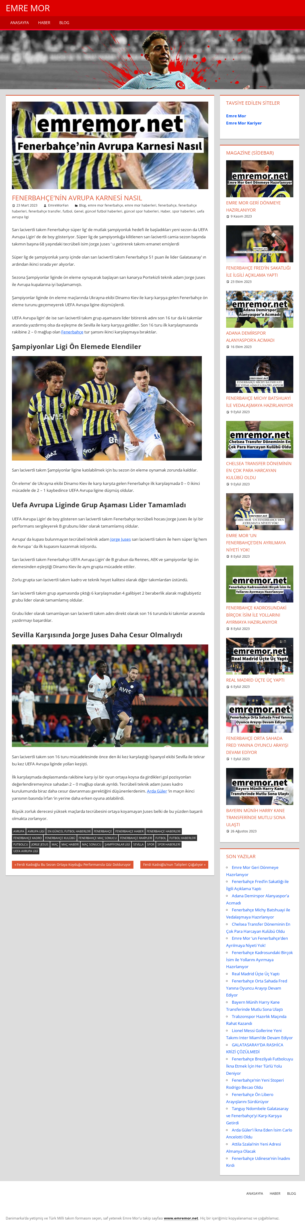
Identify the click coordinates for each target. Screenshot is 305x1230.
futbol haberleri (182, 838)
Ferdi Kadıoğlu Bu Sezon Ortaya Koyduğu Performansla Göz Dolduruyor (74, 865)
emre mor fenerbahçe (105, 205)
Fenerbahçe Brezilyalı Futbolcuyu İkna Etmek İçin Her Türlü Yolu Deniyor (259, 1066)
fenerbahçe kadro (27, 838)
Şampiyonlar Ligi (117, 844)
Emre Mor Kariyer (244, 123)
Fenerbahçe (72, 332)
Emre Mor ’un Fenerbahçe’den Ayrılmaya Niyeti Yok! (256, 543)
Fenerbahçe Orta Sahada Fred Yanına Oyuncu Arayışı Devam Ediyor (257, 745)
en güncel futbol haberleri (69, 831)
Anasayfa (19, 22)
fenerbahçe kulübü (60, 838)
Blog (64, 22)
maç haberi (70, 844)
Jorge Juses (120, 539)
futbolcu (20, 844)
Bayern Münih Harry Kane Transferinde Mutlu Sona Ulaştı (255, 818)
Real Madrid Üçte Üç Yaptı (255, 680)
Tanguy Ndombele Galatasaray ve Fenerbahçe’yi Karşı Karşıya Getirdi (257, 1116)
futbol (67, 211)
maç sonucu (91, 844)
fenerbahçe (167, 205)
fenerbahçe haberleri (163, 831)
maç (55, 844)
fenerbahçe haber (129, 831)
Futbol (160, 838)
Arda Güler (157, 791)
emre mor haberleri (140, 205)
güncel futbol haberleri (103, 211)
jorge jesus (39, 844)
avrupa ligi (36, 831)
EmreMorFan (58, 205)
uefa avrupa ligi (25, 851)
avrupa (18, 831)
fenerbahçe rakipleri (136, 838)
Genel (78, 211)
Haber (44, 22)
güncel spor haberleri (141, 211)
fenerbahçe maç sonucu (98, 838)
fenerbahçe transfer (45, 211)
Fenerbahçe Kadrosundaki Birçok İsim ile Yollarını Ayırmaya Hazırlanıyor (256, 615)
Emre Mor (28, 8)
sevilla (138, 844)
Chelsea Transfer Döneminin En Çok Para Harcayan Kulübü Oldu (259, 471)
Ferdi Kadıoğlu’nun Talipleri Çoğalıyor (173, 865)
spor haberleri (183, 211)
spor (150, 844)
